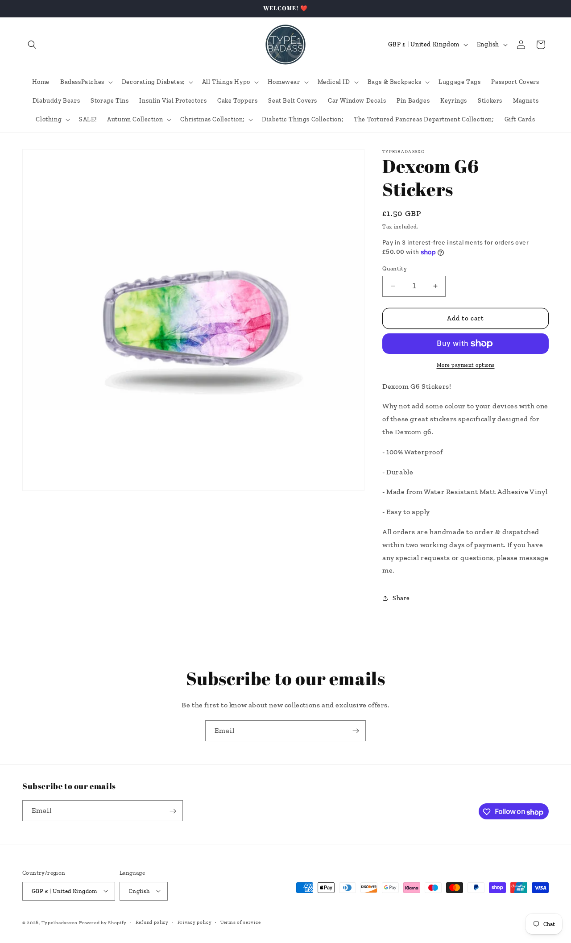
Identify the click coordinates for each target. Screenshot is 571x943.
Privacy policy (195, 922)
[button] (32, 44)
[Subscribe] (355, 730)
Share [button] (401, 598)
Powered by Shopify (103, 922)
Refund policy (152, 922)
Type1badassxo (59, 922)
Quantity (394, 268)
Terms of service (240, 922)
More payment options (466, 365)
